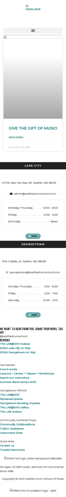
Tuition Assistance (12, 428)
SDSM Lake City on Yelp (15, 348)
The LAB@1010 (10, 394)
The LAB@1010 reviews (15, 343)
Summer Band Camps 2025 (18, 382)
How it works (8, 369)
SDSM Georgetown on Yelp (18, 352)
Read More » (16, 137)
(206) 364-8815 (13, 175)
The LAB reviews (11, 411)
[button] (33, 30)
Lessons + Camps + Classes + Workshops (27, 373)
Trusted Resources (12, 449)
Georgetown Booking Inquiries (20, 403)
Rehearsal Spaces (11, 399)
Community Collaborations (17, 424)
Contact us (7, 445)
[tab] (33, 165)
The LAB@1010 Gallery (14, 407)
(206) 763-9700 (13, 253)
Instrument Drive (11, 432)
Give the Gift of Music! (33, 128)
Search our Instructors (14, 377)
